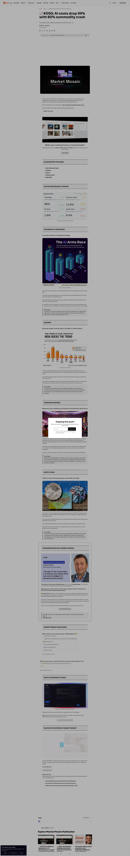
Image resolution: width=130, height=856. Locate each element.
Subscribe (72, 429)
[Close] (80, 419)
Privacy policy (61, 432)
